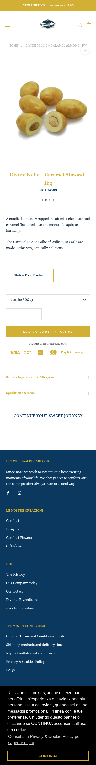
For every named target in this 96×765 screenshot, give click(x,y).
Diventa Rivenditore (22, 600)
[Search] (80, 24)
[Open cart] (89, 24)
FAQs (10, 670)
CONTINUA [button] (48, 756)
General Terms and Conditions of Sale (35, 636)
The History (15, 575)
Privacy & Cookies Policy (25, 662)
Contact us (14, 591)
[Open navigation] (7, 25)
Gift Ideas (14, 546)
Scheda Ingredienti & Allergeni (30, 377)
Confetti (12, 521)
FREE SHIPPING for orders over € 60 (48, 5)
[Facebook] (8, 493)
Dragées (12, 529)
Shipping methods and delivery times (35, 645)
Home (13, 45)
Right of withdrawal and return (30, 653)
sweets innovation (20, 608)
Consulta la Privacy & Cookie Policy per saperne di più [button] (44, 739)
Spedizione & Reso (20, 393)
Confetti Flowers (19, 538)
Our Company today (21, 583)
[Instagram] (19, 493)
